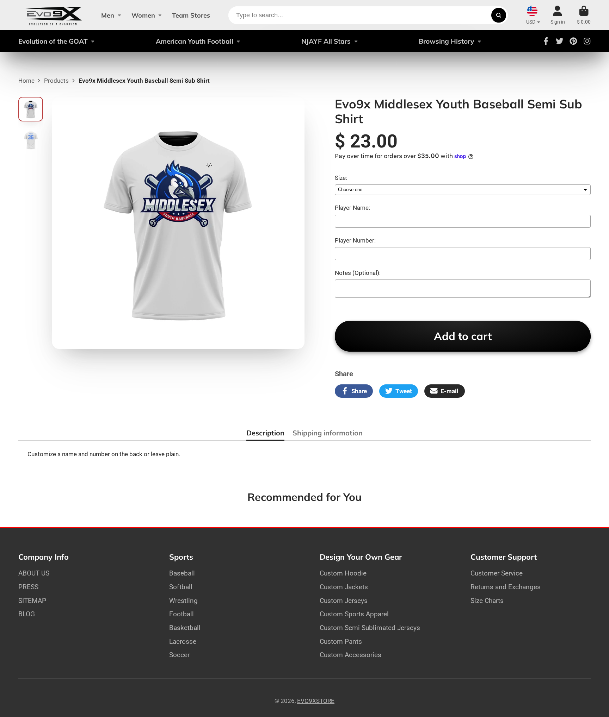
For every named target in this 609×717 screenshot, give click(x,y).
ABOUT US (33, 573)
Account (557, 15)
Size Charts (487, 601)
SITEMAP (32, 601)
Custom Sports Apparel (354, 614)
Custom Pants (341, 641)
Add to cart (463, 336)
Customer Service (496, 573)
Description (265, 432)
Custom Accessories (350, 655)
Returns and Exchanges (505, 587)
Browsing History (446, 41)
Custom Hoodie (343, 573)
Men (107, 15)
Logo (53, 15)
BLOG (26, 614)
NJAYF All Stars (326, 41)
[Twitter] (560, 41)
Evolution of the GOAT (53, 41)
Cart (584, 15)
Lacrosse (182, 641)
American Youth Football (194, 41)
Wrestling (183, 601)
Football (181, 614)
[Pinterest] (573, 41)
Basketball (185, 628)
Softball (180, 587)
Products (56, 80)
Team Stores (191, 15)
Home (26, 80)
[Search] (498, 15)
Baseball (182, 573)
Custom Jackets (344, 587)
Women (143, 15)
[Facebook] (546, 41)
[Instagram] (587, 41)
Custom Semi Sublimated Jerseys (370, 628)
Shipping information (328, 432)
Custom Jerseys (344, 601)
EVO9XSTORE (315, 700)
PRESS (28, 587)
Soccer (179, 655)
